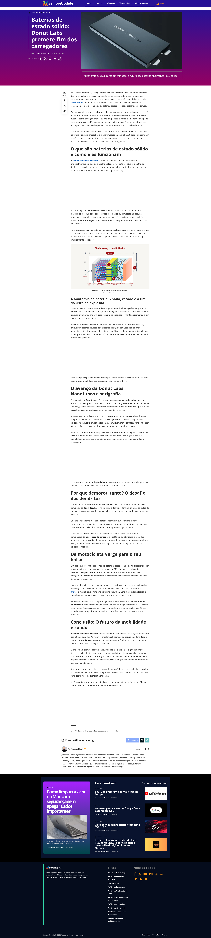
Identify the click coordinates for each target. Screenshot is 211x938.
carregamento (103, 731)
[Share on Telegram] (55, 58)
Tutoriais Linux (102, 837)
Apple (51, 787)
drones (74, 591)
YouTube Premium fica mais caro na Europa (116, 793)
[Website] (142, 749)
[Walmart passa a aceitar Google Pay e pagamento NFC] (156, 810)
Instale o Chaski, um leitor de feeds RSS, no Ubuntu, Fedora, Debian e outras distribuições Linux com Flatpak (116, 844)
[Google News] (151, 874)
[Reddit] (161, 874)
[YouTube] (145, 874)
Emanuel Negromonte (56, 847)
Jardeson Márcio (43, 53)
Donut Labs (113, 731)
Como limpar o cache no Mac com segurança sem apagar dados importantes (66, 801)
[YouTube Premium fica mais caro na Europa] (156, 793)
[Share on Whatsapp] (50, 58)
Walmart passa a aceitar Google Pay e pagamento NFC (117, 809)
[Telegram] (135, 879)
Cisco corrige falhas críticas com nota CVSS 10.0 (117, 826)
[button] (157, 3)
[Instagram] (148, 749)
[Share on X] (45, 58)
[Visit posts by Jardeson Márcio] (64, 749)
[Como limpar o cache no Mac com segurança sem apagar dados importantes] (67, 827)
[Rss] (140, 879)
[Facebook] (145, 749)
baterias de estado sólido (85, 160)
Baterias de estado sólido (87, 731)
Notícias (46, 13)
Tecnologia (35, 13)
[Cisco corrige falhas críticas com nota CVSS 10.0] (156, 826)
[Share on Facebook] (40, 58)
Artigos (99, 788)
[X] (140, 874)
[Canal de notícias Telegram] (145, 879)
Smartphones (77, 102)
